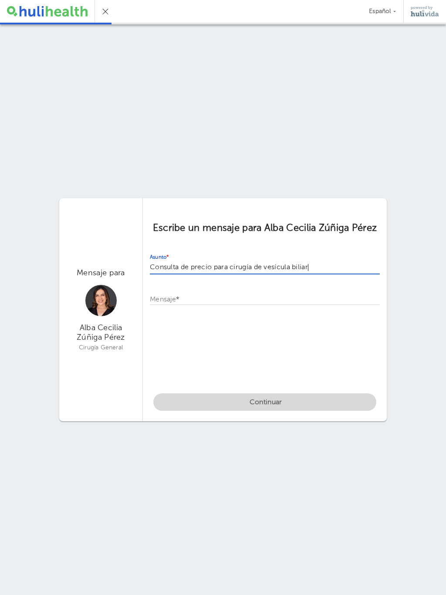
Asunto (159, 257)
